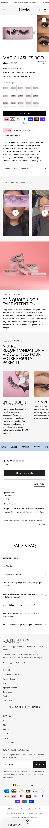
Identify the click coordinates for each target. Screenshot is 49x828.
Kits (4, 725)
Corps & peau (8, 742)
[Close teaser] (27, 820)
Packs (5, 721)
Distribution (7, 700)
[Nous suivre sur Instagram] (10, 662)
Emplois (6, 696)
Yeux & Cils (7, 733)
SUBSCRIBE (39, 764)
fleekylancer (7, 692)
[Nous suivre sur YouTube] (17, 662)
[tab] (39, 484)
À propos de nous (10, 687)
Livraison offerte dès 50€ (23, 130)
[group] (24, 461)
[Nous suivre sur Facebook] (4, 662)
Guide (5, 683)
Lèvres (5, 738)
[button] (15, 824)
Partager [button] (39, 520)
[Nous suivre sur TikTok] (24, 662)
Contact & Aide (9, 679)
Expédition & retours (11, 675)
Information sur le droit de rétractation (24, 817)
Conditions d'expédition (34, 813)
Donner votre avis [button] (24, 473)
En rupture (24, 113)
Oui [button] (26, 520)
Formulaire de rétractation (24, 707)
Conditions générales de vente (31, 809)
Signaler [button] (32, 520)
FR (32, 785)
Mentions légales (13, 809)
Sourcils (6, 729)
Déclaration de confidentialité (16, 813)
